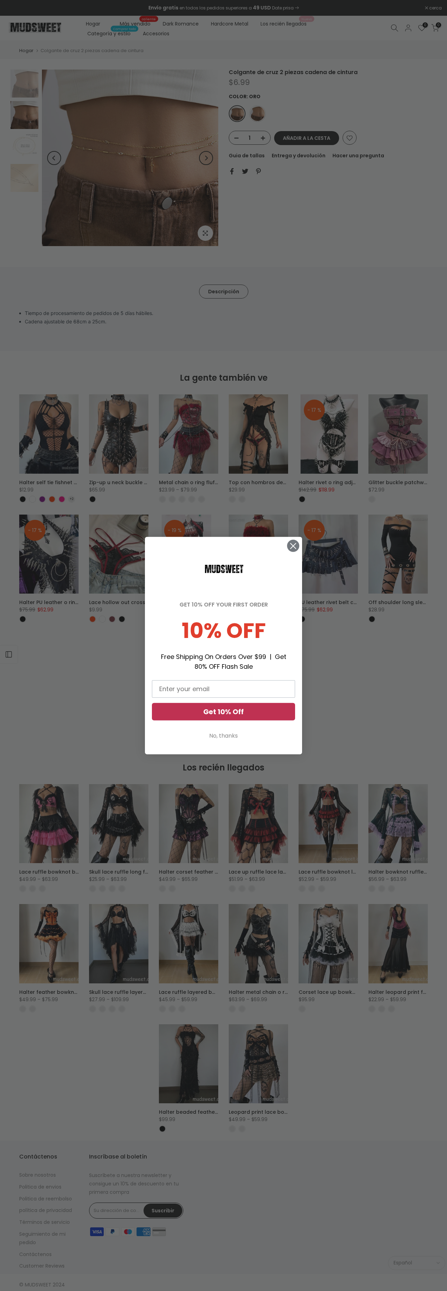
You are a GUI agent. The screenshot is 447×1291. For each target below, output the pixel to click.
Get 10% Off (223, 712)
